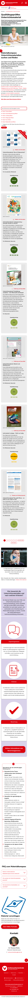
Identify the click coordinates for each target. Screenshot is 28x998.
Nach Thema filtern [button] (7, 111)
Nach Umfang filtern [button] (8, 115)
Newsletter (20, 972)
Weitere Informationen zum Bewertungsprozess (14, 749)
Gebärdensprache (9, 978)
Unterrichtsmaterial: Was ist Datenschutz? (14, 152)
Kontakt (14, 974)
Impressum (6, 972)
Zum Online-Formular (10, 927)
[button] (14, 562)
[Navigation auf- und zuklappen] (26, 3)
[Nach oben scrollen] (26, 960)
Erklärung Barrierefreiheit (18, 980)
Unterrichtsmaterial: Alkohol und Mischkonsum (11, 364)
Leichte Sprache (19, 978)
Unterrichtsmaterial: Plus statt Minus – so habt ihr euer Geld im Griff (13, 498)
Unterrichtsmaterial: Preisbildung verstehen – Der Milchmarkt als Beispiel (13, 292)
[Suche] (22, 3)
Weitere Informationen (21, 580)
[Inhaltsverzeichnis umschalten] (1, 50)
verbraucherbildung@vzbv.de (15, 952)
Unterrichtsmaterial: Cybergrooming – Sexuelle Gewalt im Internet (13, 222)
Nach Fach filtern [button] (7, 120)
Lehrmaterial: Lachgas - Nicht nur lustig (13, 433)
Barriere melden (7, 980)
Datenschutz (13, 972)
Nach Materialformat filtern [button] (9, 122)
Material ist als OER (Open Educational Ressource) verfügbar (13, 125)
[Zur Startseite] (8, 3)
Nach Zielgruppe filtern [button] (8, 117)
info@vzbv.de (14, 991)
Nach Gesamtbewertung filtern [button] (10, 113)
